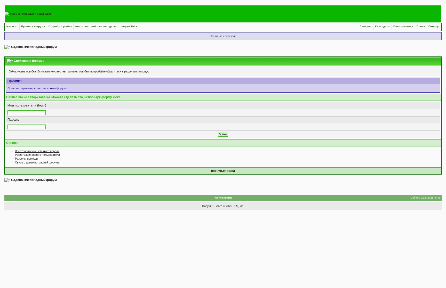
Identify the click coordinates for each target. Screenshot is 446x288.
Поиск (421, 26)
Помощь (434, 26)
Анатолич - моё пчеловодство (96, 26)
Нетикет (12, 26)
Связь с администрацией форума (37, 162)
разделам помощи (136, 71)
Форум (206, 206)
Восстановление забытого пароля (37, 151)
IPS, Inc (238, 206)
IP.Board (217, 206)
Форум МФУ (129, 26)
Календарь (382, 26)
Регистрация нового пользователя (37, 154)
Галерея (366, 26)
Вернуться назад (223, 170)
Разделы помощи (26, 158)
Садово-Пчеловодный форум (34, 47)
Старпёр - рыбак (60, 26)
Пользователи (403, 26)
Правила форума (33, 26)
